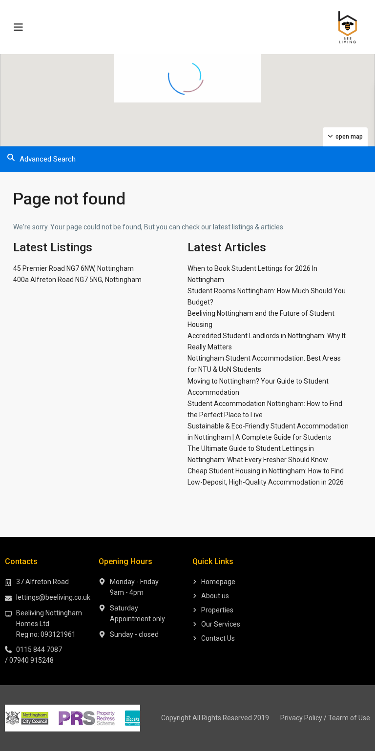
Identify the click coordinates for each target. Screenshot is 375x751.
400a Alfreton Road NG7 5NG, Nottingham (77, 280)
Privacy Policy (301, 718)
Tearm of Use (349, 718)
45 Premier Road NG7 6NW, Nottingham (73, 268)
